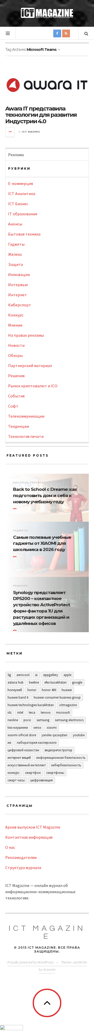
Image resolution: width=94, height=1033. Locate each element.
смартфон (33, 772)
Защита (15, 264)
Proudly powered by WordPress (30, 962)
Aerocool (23, 675)
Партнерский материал (30, 365)
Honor (31, 690)
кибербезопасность (66, 765)
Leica (32, 712)
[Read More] (15, 509)
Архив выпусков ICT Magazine (32, 827)
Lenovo (46, 712)
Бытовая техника (24, 234)
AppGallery (50, 675)
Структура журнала (23, 867)
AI (36, 675)
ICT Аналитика (21, 193)
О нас (10, 847)
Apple (67, 675)
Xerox (37, 727)
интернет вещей (19, 757)
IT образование (22, 213)
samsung (43, 720)
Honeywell (15, 690)
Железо (15, 254)
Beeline (34, 682)
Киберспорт (19, 304)
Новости (16, 345)
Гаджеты (16, 244)
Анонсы (15, 223)
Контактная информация (28, 837)
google (77, 682)
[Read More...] (10, 132)
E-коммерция (20, 183)
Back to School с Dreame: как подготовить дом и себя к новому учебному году (45, 495)
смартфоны (55, 772)
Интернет (17, 294)
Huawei (67, 690)
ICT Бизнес (31, 131)
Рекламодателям (21, 857)
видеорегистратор (58, 750)
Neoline (13, 720)
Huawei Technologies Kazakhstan (31, 705)
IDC (10, 712)
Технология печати (26, 436)
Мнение (15, 325)
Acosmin (49, 969)
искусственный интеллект (27, 765)
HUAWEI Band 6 (18, 697)
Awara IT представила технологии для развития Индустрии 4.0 (41, 115)
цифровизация (41, 780)
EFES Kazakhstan (55, 682)
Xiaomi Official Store (22, 735)
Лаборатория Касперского (37, 742)
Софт (13, 406)
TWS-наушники (18, 727)
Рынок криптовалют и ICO (32, 385)
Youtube (79, 735)
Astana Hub (16, 682)
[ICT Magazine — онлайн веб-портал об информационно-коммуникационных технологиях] (47, 13)
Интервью (18, 284)
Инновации (19, 274)
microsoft (63, 712)
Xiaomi (52, 727)
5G (9, 675)
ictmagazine (68, 705)
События (16, 395)
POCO (27, 720)
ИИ (9, 742)
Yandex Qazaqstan (54, 735)
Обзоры (15, 355)
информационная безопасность (61, 757)
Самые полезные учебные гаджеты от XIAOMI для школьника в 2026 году (42, 543)
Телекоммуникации (26, 416)
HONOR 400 (49, 690)
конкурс (14, 772)
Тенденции (18, 426)
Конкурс (16, 315)
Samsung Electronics (69, 720)
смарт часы (16, 780)
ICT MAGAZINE (47, 932)
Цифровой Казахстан (23, 750)
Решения (16, 375)
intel (20, 712)
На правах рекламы (26, 335)
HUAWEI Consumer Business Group (57, 697)
